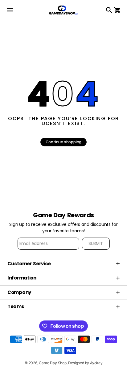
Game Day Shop (52, 363)
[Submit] (96, 244)
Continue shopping (64, 142)
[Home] (63, 10)
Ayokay (96, 363)
